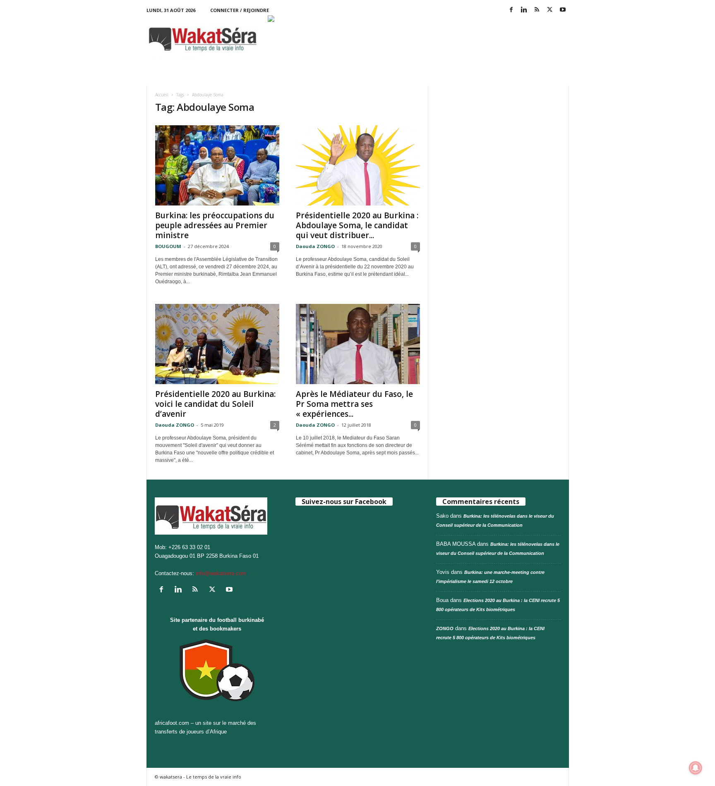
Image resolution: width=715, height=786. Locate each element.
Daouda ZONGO (315, 246)
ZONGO (444, 628)
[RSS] (537, 10)
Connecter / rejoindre (239, 10)
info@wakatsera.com (221, 573)
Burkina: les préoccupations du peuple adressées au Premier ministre (214, 225)
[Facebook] (511, 10)
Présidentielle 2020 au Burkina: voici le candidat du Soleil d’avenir (215, 404)
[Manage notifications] (695, 767)
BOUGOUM (168, 246)
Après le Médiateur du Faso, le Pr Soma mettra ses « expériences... (354, 404)
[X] (550, 10)
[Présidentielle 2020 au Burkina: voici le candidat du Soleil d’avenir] (217, 344)
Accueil (161, 95)
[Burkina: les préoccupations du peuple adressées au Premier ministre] (217, 165)
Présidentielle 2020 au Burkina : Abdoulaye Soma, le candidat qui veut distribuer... (357, 225)
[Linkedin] (524, 10)
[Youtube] (563, 10)
